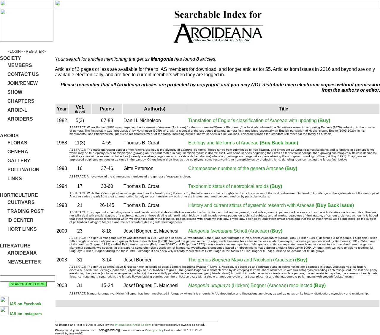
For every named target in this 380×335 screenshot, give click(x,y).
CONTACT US (23, 74)
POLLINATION (23, 169)
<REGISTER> (35, 51)
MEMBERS (19, 65)
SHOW (14, 92)
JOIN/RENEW (22, 83)
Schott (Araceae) (228, 230)
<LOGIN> (15, 51)
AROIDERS (20, 118)
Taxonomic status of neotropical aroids (228, 186)
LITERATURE (15, 245)
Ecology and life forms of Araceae (223, 142)
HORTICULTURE (19, 195)
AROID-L (17, 110)
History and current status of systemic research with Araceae (251, 205)
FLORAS (17, 142)
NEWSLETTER (24, 261)
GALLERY (18, 160)
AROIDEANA (22, 252)
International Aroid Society (133, 324)
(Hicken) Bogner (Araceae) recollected (250, 285)
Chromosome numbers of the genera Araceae (236, 168)
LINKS (14, 178)
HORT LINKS (22, 229)
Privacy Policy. (154, 330)
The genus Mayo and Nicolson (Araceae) (241, 259)
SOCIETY (10, 58)
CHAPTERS (20, 101)
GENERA (17, 151)
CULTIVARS (21, 202)
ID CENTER (20, 220)
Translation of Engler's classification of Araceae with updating (252, 120)
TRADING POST (25, 211)
